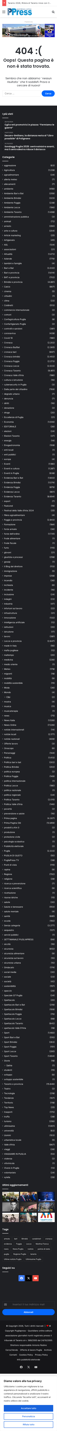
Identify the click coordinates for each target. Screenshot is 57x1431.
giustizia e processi (13, 557)
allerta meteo (10, 179)
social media (10, 972)
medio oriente (10, 664)
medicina (8, 659)
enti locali (8, 450)
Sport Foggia (10, 1046)
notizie (30, 1249)
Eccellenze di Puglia (13, 417)
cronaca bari (10, 352)
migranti (8, 673)
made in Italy (10, 646)
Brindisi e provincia (13, 282)
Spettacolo (9, 1000)
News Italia (9, 720)
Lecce (28, 1244)
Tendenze (9, 1098)
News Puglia (18, 1249)
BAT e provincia (11, 277)
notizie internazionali (14, 729)
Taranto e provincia (13, 1084)
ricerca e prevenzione (14, 883)
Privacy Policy (41, 1355)
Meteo (7, 669)
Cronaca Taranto (12, 370)
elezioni (7, 431)
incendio (8, 580)
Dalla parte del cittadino (15, 389)
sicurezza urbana (12, 963)
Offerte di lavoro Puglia (31, 1350)
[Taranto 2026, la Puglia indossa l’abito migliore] (46, 1217)
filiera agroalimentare (14, 515)
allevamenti (9, 184)
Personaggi (9, 753)
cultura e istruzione (13, 380)
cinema (7, 291)
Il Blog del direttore (13, 566)
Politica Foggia (11, 776)
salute (7, 902)
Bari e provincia (11, 272)
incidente (8, 590)
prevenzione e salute (14, 813)
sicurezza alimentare (14, 953)
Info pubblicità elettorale (28, 1359)
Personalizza (28, 1416)
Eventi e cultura (11, 468)
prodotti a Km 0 (11, 827)
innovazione (10, 618)
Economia (9, 422)
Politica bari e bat (12, 762)
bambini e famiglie (13, 263)
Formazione (9, 524)
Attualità (8, 254)
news (6, 715)
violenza (8, 1158)
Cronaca (8, 342)
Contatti (13, 1355)
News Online (10, 725)
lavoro (7, 636)
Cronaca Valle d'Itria (14, 375)
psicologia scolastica (14, 841)
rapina (7, 869)
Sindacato (9, 967)
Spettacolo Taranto (13, 1023)
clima (6, 300)
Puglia (7, 851)
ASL (6, 245)
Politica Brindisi (11, 767)
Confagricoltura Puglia (15, 319)
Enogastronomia (12, 445)
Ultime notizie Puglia (12, 1259)
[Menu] (3, 12)
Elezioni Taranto (12, 436)
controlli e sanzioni (13, 328)
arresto (7, 226)
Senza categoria (12, 925)
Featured (8, 506)
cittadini (8, 296)
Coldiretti (8, 305)
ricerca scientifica (13, 888)
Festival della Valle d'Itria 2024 (19, 510)
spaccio (8, 991)
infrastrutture (10, 613)
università (9, 1130)
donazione (9, 408)
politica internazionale (14, 781)
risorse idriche (11, 897)
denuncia (8, 398)
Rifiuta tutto (28, 1424)
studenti (8, 1070)
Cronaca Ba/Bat (12, 347)
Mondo (7, 692)
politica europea (12, 771)
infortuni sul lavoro (13, 608)
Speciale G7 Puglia (13, 995)
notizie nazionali (12, 739)
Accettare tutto (28, 1408)
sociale (7, 977)
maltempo (9, 655)
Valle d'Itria (9, 1144)
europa (7, 459)
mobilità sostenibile (13, 683)
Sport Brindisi (10, 1042)
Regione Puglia (19, 1254)
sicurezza (8, 949)
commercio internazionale (16, 310)
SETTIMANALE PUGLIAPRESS (18, 939)
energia (7, 440)
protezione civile (12, 837)
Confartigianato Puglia (15, 324)
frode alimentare (12, 538)
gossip (7, 562)
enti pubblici (10, 454)
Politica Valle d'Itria (13, 804)
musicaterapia (11, 711)
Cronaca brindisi (12, 356)
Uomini (7, 1135)
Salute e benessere (13, 907)
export (7, 501)
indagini (8, 599)
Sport (6, 1033)
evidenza (8, 1244)
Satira (9, 1065)
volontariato (10, 1172)
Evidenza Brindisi (12, 482)
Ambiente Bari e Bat (14, 193)
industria (8, 604)
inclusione (9, 594)
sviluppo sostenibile (13, 1079)
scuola (7, 921)
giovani (7, 552)
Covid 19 (8, 338)
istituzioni (8, 627)
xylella (7, 1177)
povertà (8, 809)
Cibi (8, 697)
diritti (6, 403)
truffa (7, 1116)
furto (6, 548)
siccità (7, 944)
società (7, 981)
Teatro (7, 1088)
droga (7, 412)
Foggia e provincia (13, 520)
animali (7, 221)
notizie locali (10, 734)
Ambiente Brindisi (12, 198)
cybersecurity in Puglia (15, 384)
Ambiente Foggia (12, 203)
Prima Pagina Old (12, 823)
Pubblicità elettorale (14, 846)
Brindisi (25, 1239)
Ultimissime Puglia (33, 1259)
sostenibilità (10, 986)
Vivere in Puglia (11, 1168)
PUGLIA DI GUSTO (13, 855)
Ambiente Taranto (13, 212)
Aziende (8, 259)
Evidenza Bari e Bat (13, 478)
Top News (9, 1107)
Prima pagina (10, 818)
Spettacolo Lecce (12, 1019)
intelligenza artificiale (14, 622)
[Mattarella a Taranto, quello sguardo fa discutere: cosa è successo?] (28, 1196)
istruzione (9, 632)
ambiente (8, 189)
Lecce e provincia (13, 641)
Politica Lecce (11, 785)
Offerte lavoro (11, 743)
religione (8, 879)
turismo (7, 1121)
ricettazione (10, 893)
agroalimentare (11, 175)
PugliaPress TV (11, 860)
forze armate (10, 529)
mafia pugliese (11, 650)
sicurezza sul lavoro (13, 958)
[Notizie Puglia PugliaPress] (20, 11)
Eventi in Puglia (11, 473)
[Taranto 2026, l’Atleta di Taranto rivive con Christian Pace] (46, 1196)
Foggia (19, 1244)
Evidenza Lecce (12, 492)
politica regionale (12, 795)
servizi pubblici (11, 935)
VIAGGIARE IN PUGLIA (15, 1154)
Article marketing (12, 235)
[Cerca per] (53, 12)
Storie (7, 1060)
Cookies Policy (26, 1355)
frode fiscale (10, 543)
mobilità (8, 678)
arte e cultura (10, 231)
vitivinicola (9, 1163)
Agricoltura (9, 170)
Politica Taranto (11, 799)
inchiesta (8, 585)
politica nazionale (12, 790)
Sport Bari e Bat (12, 1037)
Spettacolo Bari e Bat (14, 1005)
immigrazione (10, 571)
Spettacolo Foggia (13, 1014)
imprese (8, 576)
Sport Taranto (11, 1056)
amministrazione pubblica (16, 217)
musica (7, 706)
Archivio (48, 1350)
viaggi (7, 1149)
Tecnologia (9, 1093)
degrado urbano (12, 394)
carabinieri (36, 1239)
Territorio (8, 1102)
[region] (28, 1403)
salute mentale (11, 911)
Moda (7, 687)
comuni (7, 314)
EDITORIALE (10, 426)
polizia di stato (44, 1249)
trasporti (8, 1112)
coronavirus (10, 333)
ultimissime (9, 1126)
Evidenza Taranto (12, 496)
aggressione (10, 165)
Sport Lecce (10, 1051)
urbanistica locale (12, 1140)
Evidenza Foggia (12, 487)
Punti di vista (10, 865)
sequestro (9, 930)
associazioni (10, 249)
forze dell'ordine (12, 534)
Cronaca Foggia (11, 361)
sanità (7, 916)
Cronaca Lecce (11, 366)
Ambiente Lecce (12, 207)
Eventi (7, 464)
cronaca (48, 1239)
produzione (9, 832)
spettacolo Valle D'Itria (15, 1028)
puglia (6, 1254)
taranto (33, 1254)
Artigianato (9, 240)
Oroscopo (9, 748)
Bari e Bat (9, 268)
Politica (7, 757)
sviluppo (8, 1074)
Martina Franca (42, 1244)
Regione (8, 874)
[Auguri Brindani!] (10, 1217)
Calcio (7, 286)
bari (15, 1239)
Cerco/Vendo (11, 1350)
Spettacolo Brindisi (13, 1009)
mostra (7, 701)
